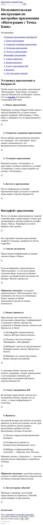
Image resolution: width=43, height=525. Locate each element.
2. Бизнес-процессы (13, 62)
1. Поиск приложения (14, 41)
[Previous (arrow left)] (2, 523)
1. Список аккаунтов (13, 59)
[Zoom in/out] (9, 521)
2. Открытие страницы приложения (20, 44)
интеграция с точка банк (15, 514)
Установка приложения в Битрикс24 (20, 37)
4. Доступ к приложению (15, 51)
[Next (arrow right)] (4, 523)
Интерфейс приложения (15, 55)
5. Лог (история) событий (16, 73)
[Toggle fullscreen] (6, 521)
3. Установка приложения (15, 48)
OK (25, 4)
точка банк (29, 514)
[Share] (4, 521)
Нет (27, 519)
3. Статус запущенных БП (16, 66)
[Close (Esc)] (2, 521)
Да (22, 519)
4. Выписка (9, 70)
